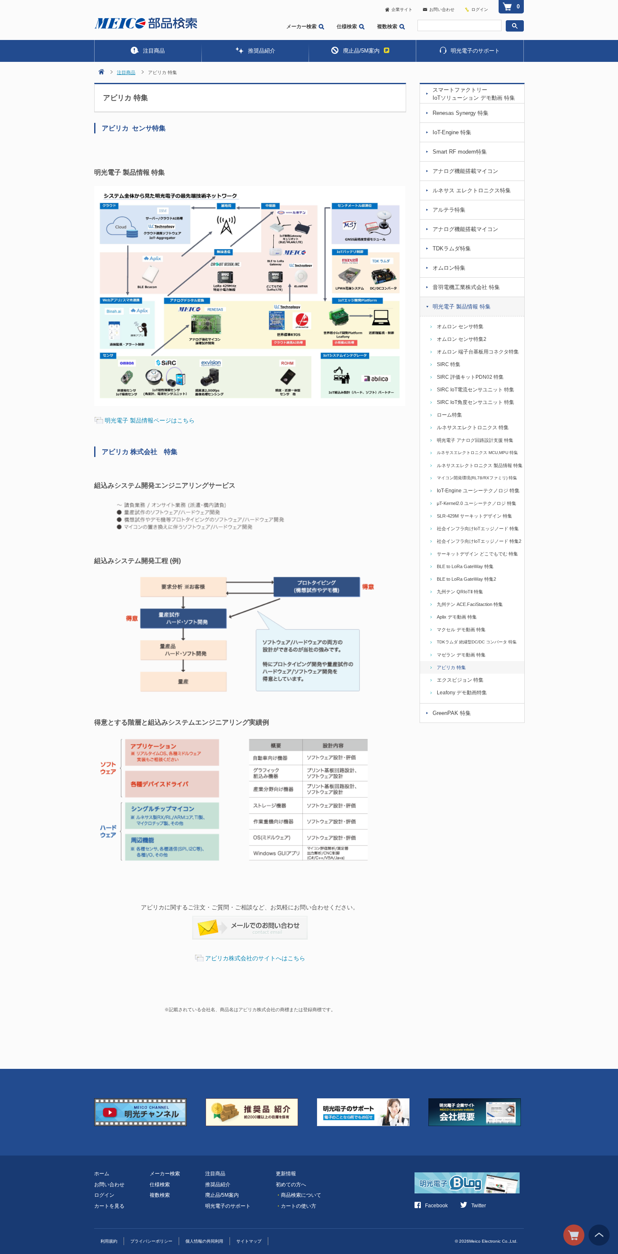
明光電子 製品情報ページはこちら (150, 420)
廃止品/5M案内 (361, 51)
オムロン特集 (449, 268)
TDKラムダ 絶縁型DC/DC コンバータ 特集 (477, 642)
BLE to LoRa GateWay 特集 (465, 566)
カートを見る (109, 1206)
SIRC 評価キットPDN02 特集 (470, 377)
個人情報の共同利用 (204, 1241)
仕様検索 (347, 26)
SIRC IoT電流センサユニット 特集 (475, 390)
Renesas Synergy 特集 (461, 113)
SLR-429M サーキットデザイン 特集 (474, 515)
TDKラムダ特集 (452, 248)
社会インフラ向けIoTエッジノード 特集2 (479, 541)
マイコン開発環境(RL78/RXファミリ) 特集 (477, 478)
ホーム (101, 1174)
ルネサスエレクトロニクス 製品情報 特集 (480, 465)
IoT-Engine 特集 (452, 132)
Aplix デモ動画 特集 (457, 616)
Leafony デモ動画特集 (462, 693)
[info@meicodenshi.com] (250, 921)
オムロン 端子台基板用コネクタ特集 (478, 352)
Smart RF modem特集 (460, 152)
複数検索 (387, 26)
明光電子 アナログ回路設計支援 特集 (475, 440)
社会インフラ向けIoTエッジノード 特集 (478, 528)
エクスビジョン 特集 (460, 680)
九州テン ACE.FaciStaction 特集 (470, 604)
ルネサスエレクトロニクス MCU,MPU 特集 (477, 452)
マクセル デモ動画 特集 (461, 629)
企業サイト (401, 9)
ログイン (479, 9)
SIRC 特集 (448, 364)
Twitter (478, 1206)
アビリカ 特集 (451, 667)
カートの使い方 (296, 1206)
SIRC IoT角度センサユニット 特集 (475, 402)
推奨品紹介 (261, 51)
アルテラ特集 (449, 210)
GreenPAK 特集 (452, 713)
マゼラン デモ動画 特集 (461, 654)
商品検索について (298, 1195)
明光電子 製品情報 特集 (462, 306)
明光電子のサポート (475, 51)
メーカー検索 (301, 26)
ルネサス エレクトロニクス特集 (472, 190)
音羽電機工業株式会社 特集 (466, 287)
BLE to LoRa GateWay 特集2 (466, 579)
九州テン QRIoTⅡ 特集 (460, 591)
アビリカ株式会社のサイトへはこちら (255, 958)
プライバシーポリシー (151, 1241)
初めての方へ (291, 1185)
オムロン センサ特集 (460, 326)
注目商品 (154, 51)
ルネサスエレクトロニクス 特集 (473, 427)
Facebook (436, 1206)
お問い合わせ (441, 9)
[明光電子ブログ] (469, 1178)
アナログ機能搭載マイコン (465, 171)
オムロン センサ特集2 (461, 339)
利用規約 (108, 1241)
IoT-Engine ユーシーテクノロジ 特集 (478, 491)
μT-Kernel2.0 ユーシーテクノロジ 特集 (476, 503)
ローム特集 (449, 415)
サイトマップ (248, 1241)
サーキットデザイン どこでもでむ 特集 (477, 553)
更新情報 (286, 1174)
